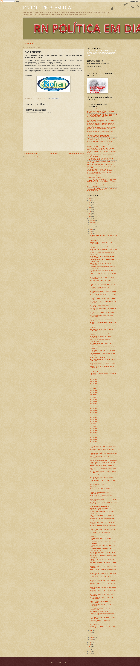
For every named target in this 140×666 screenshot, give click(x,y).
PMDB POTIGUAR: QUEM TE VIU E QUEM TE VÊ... (102, 465)
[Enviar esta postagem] (49, 98)
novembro (92, 222)
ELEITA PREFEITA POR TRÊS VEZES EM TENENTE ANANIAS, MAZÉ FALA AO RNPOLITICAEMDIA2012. (100, 170)
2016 (90, 642)
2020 (90, 211)
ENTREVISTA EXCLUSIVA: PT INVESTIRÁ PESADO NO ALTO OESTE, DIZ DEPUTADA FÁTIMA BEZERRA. (100, 149)
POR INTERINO (93, 439)
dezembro (92, 220)
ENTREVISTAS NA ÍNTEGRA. (94, 109)
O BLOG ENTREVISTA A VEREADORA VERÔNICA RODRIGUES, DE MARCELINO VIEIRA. (99, 145)
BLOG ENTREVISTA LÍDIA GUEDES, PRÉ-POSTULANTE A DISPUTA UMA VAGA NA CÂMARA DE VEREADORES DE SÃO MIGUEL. (101, 166)
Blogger (89, 662)
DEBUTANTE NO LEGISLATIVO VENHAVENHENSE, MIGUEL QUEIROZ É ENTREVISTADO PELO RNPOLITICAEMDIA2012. (102, 190)
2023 (90, 205)
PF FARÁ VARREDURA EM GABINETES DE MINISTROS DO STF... (100, 509)
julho (91, 231)
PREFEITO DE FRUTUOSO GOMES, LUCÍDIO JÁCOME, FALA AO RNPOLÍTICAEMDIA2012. (101, 132)
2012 (90, 651)
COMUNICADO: (93, 486)
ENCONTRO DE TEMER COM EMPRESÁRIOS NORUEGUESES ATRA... (101, 496)
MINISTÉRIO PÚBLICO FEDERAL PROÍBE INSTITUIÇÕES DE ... (100, 621)
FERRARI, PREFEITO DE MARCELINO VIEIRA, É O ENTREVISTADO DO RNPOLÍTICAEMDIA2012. (99, 136)
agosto (91, 229)
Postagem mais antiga (76, 153)
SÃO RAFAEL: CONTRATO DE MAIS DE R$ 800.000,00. (103, 460)
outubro (92, 224)
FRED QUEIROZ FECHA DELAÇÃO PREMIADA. (101, 532)
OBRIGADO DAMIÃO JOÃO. (96, 475)
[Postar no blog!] (53, 98)
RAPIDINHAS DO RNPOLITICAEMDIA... (99, 506)
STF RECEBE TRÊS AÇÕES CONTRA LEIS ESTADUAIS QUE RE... (100, 577)
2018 (90, 216)
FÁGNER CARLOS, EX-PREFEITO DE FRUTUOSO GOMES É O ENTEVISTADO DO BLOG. (101, 139)
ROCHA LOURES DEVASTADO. (97, 357)
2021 (90, 209)
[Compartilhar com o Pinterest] (58, 98)
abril (91, 632)
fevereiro (92, 637)
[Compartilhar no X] (55, 98)
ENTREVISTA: (102, 116)
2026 (90, 198)
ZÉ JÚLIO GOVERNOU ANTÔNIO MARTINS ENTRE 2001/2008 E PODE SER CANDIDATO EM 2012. (99, 142)
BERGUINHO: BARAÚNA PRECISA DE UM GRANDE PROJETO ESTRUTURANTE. (99, 173)
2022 (90, 207)
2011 (90, 653)
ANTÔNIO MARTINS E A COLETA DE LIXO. (100, 484)
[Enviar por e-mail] (52, 98)
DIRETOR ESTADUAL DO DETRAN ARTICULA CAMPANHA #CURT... (101, 243)
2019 (90, 214)
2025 (90, 200)
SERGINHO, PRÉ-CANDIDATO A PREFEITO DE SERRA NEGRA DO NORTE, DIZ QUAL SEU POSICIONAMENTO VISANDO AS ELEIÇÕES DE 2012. (101, 120)
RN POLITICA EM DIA (47, 7)
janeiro (91, 639)
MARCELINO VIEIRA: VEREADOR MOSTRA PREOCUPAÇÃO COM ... (100, 288)
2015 (90, 644)
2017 (90, 218)
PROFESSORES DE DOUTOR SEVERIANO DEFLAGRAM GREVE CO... (100, 281)
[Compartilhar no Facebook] (57, 98)
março (91, 635)
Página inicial (29, 43)
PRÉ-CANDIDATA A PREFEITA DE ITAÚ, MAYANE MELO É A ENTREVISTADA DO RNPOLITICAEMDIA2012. (101, 159)
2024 (90, 202)
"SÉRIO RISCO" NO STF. (96, 624)
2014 (90, 647)
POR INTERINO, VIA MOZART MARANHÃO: (100, 406)
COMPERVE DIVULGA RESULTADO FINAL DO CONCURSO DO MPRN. (101, 489)
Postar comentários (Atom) (33, 156)
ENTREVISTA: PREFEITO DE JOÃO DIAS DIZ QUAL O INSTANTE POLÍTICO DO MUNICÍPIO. (100, 112)
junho (91, 233)
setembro (92, 227)
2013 (90, 649)
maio (91, 630)
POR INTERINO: (94, 377)
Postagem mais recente (30, 153)
